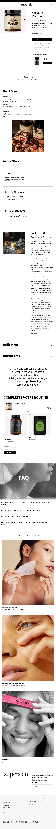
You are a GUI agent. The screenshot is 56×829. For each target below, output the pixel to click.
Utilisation (10, 344)
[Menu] (1, 4)
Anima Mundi (35, 9)
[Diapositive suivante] (24, 20)
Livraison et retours (7, 810)
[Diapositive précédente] (1, 20)
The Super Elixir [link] (33, 437)
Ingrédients (11, 355)
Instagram (43, 798)
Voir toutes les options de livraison (43, 47)
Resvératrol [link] (46, 58)
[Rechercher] (4, 4)
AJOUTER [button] (48, 62)
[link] (37, 61)
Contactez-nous (20, 800)
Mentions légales (7, 802)
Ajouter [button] (10, 452)
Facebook (43, 800)
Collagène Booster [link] (20, 403)
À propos (18, 798)
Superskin (7, 825)
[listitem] (28, 576)
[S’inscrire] (50, 786)
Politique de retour (7, 812)
